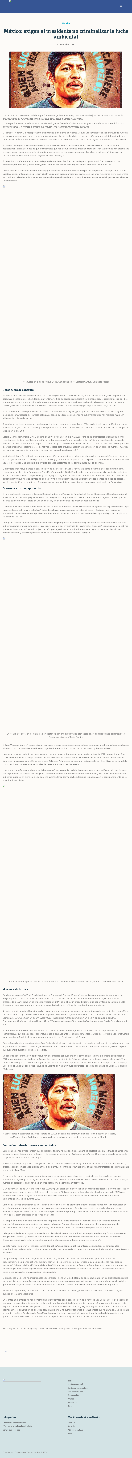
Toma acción (73, 1395)
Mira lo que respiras (11, 1430)
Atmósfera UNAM (75, 1430)
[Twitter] (127, 1452)
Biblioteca (72, 1402)
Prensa (71, 1399)
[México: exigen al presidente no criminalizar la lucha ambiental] (66, 80)
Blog (70, 1406)
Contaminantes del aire (78, 1388)
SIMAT (70, 1433)
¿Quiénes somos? (75, 1384)
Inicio (70, 1381)
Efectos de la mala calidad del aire (17, 1426)
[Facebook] (122, 1452)
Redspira (72, 1426)
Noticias (66, 23)
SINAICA (71, 1423)
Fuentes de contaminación (14, 1423)
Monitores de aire (75, 1391)
